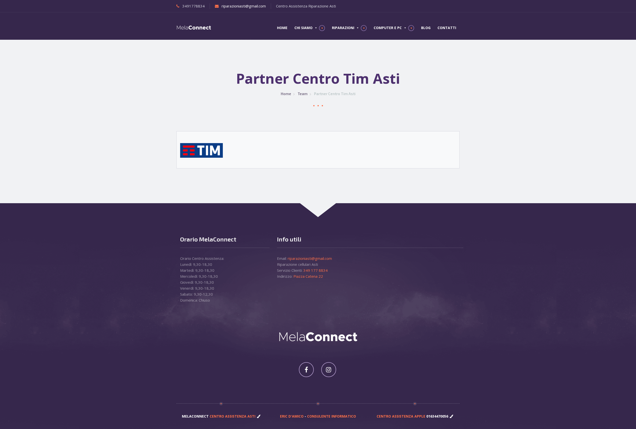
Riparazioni (343, 27)
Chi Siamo (303, 27)
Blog (426, 27)
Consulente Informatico (331, 416)
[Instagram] (328, 369)
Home (282, 27)
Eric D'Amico (292, 416)
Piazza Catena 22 (308, 276)
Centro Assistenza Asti (232, 416)
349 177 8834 (315, 270)
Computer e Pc (388, 27)
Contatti (446, 27)
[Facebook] (306, 369)
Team (303, 93)
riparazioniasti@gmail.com (244, 5)
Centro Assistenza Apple (401, 416)
